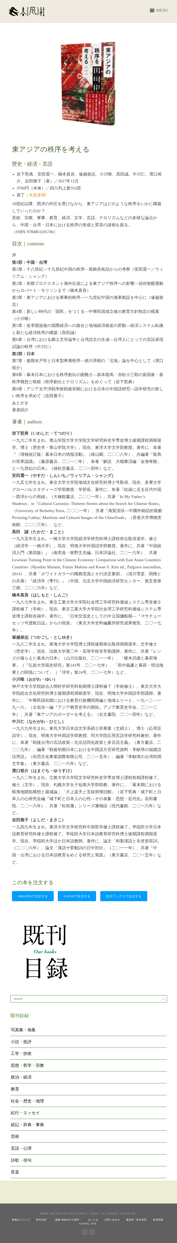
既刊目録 (41, 1219)
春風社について (21, 1219)
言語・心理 (21, 1148)
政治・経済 (21, 1077)
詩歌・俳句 (21, 1160)
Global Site (88, 1223)
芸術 (15, 1136)
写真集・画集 (23, 1030)
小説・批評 (21, 1041)
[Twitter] (92, 1231)
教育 (15, 1089)
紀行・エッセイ (25, 1112)
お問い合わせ (112, 1219)
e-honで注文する (77, 896)
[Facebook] (85, 1231)
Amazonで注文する (33, 896)
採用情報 (158, 1219)
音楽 (15, 1172)
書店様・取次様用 (136, 1219)
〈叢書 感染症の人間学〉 (67, 1219)
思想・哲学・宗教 (27, 1065)
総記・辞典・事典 (27, 1124)
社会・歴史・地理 (27, 1101)
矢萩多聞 (37, 195)
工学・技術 (21, 1053)
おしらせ (93, 1219)
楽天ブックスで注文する (124, 896)
